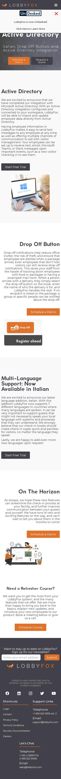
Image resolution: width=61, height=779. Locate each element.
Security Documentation (16, 730)
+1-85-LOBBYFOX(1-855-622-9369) (29, 757)
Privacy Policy (10, 719)
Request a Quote (42, 61)
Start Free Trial (15, 167)
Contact (7, 714)
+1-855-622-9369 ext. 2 (45, 713)
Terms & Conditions (13, 725)
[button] (56, 5)
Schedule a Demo (19, 61)
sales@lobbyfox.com (30, 767)
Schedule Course (30, 627)
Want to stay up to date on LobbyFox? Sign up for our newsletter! (30, 650)
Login (6, 708)
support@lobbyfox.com (45, 722)
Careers (7, 736)
